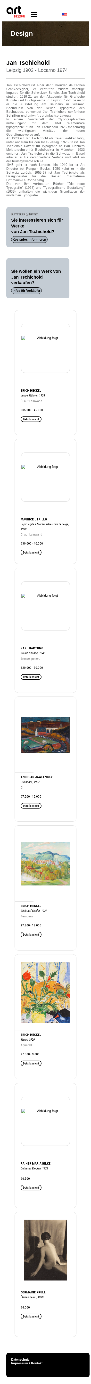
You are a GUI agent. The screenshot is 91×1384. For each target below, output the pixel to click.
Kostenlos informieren (29, 239)
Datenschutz (20, 1359)
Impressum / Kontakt (26, 1363)
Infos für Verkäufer (26, 290)
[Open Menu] (34, 15)
